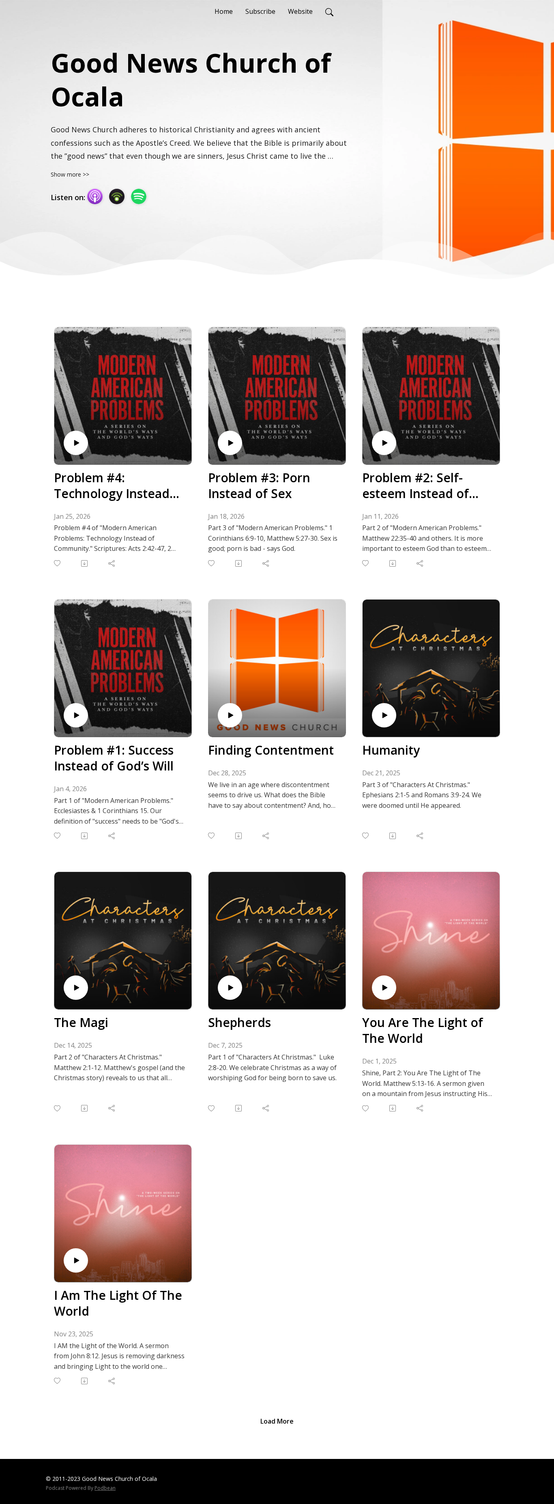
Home (224, 11)
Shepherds (239, 1022)
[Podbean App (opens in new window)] (117, 196)
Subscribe (260, 11)
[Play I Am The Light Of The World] (76, 1260)
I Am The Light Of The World (118, 1303)
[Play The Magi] (76, 987)
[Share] (112, 563)
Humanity (391, 750)
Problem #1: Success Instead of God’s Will (114, 758)
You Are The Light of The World (422, 1030)
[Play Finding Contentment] (230, 715)
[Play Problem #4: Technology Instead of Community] (76, 443)
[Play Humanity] (384, 715)
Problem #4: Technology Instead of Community (112, 485)
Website (300, 11)
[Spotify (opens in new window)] (138, 196)
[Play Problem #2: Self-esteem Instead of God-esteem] (384, 443)
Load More (277, 1421)
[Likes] (57, 563)
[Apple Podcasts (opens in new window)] (95, 196)
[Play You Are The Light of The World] (384, 987)
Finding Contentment (271, 750)
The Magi (81, 1022)
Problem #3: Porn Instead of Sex (259, 485)
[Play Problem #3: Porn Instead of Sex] (230, 443)
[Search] (329, 11)
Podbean (105, 1488)
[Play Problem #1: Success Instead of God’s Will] (76, 715)
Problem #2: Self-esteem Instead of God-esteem (415, 485)
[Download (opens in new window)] (85, 563)
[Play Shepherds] (230, 987)
